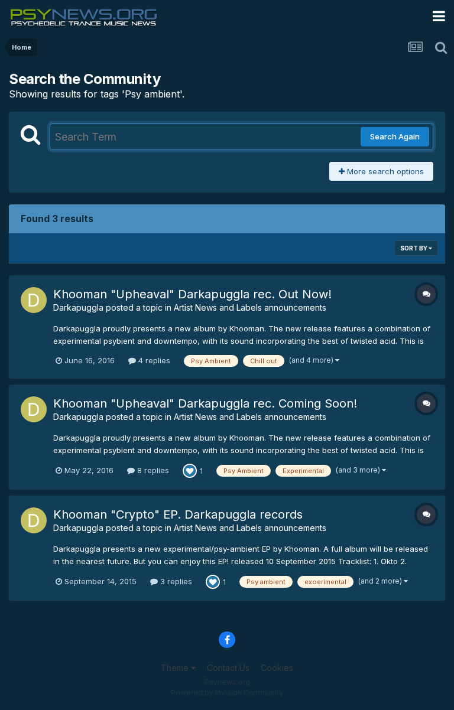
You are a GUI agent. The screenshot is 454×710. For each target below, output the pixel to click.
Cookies (277, 668)
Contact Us (228, 668)
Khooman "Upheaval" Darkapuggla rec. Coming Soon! (205, 403)
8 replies (152, 470)
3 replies (175, 581)
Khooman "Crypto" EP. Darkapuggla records (178, 514)
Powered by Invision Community (227, 692)
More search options (384, 171)
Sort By (414, 248)
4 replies (153, 360)
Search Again (395, 136)
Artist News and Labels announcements (250, 307)
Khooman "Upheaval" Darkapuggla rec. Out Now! (192, 294)
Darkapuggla (78, 307)
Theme (176, 668)
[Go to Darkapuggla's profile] (34, 300)
